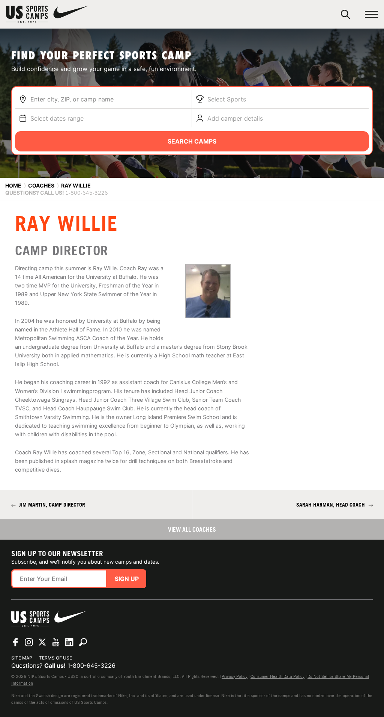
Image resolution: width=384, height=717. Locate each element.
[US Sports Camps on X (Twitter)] (42, 642)
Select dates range (57, 118)
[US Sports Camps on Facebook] (15, 642)
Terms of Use (55, 658)
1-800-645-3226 (92, 665)
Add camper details (235, 118)
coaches (41, 185)
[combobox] (109, 99)
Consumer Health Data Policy (277, 676)
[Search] (345, 14)
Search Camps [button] (192, 141)
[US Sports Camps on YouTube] (56, 642)
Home (13, 185)
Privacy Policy (235, 676)
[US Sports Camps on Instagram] (29, 642)
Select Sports (226, 99)
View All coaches (192, 529)
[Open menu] (371, 14)
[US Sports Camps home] (47, 14)
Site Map (21, 658)
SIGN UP (127, 578)
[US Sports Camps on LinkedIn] (69, 642)
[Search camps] (83, 642)
